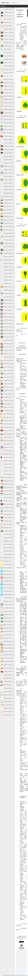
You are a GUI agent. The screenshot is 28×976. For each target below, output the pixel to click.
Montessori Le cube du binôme (10, 353)
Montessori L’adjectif (8, 45)
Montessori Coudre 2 (8, 557)
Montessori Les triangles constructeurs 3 (12, 367)
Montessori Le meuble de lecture (10, 286)
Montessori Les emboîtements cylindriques (12, 440)
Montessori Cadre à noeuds (9, 574)
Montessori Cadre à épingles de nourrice (12, 577)
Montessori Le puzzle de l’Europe (10, 250)
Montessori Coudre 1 (8, 561)
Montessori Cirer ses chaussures (10, 564)
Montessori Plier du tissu (9, 651)
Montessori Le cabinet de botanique (11, 76)
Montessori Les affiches (8, 524)
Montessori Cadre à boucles (9, 581)
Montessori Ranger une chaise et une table (12, 704)
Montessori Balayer (7, 684)
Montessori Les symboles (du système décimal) (13, 213)
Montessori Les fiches (8, 444)
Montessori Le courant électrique (10, 313)
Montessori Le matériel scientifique (11, 340)
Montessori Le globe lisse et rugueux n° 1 (12, 229)
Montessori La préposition (9, 32)
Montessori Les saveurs (8, 387)
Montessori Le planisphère (9, 223)
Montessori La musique (8, 239)
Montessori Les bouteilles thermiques (11, 380)
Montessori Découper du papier (10, 209)
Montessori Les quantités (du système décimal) (13, 216)
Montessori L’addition (8, 176)
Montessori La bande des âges (10, 276)
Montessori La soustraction (9, 169)
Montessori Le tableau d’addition (10, 132)
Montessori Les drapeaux (9, 246)
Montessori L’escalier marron (9, 434)
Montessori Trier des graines (9, 400)
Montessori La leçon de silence (10, 547)
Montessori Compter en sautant (10, 179)
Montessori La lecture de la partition (11, 52)
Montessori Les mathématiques (10, 497)
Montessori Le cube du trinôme (10, 350)
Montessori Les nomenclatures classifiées (12, 59)
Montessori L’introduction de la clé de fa (12, 55)
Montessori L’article (7, 49)
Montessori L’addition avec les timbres (11, 153)
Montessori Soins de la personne (10, 597)
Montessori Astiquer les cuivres (10, 628)
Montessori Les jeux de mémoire (10, 470)
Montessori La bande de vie (9, 273)
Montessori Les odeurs (8, 383)
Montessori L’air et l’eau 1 (9, 326)
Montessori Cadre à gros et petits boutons (12, 587)
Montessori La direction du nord (10, 330)
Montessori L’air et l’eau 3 (9, 320)
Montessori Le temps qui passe (10, 270)
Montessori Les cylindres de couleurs (11, 343)
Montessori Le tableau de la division (11, 102)
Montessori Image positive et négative (11, 260)
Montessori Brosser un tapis (9, 206)
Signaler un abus (24, 975)
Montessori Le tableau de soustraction (11, 119)
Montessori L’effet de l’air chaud (10, 316)
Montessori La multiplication (9, 163)
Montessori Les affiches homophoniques (12, 293)
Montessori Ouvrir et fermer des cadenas (12, 661)
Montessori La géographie (9, 233)
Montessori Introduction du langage (11, 537)
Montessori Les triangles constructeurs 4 (12, 363)
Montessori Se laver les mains (10, 567)
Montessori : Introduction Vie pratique (11, 715)
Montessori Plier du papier (9, 648)
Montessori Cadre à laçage (9, 571)
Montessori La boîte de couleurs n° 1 (11, 427)
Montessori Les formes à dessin (10, 517)
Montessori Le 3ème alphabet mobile (11, 454)
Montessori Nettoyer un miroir (10, 624)
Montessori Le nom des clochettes (10, 69)
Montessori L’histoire (8, 280)
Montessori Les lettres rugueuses (10, 510)
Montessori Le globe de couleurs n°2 (11, 226)
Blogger (19, 975)
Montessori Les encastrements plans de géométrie (14, 410)
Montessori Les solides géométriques (11, 407)
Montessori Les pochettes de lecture (11, 450)
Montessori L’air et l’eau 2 (9, 323)
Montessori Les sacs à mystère (10, 397)
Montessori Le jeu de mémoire (10, 477)
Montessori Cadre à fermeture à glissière (12, 591)
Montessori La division (8, 159)
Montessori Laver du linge (9, 607)
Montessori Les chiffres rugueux (10, 490)
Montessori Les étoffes (8, 403)
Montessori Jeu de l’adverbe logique (11, 19)
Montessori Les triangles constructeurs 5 (12, 360)
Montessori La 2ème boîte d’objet (10, 457)
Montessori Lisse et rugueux (9, 417)
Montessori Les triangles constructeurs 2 (12, 370)
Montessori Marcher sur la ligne (10, 551)
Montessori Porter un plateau (9, 691)
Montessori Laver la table (9, 611)
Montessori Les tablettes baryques (11, 390)
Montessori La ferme (8, 520)
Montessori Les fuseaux (8, 484)
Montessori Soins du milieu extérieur (11, 601)
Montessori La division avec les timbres (12, 142)
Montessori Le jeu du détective (10, 39)
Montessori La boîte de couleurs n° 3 (11, 420)
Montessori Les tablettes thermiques (11, 377)
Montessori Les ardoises (9, 507)
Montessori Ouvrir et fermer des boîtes (11, 658)
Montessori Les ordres (8, 15)
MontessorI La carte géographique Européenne (13, 243)
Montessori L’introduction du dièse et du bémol (13, 66)
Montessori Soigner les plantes (10, 614)
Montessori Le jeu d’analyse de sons (11, 514)
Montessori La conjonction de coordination (12, 35)
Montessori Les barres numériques (11, 494)
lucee (21, 939)
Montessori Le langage (8, 541)
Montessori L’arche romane (9, 300)
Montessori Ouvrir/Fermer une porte (11, 698)
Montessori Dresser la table (9, 604)
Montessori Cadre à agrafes (9, 584)
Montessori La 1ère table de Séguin (11, 196)
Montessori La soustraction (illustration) (12, 166)
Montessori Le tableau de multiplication (12, 109)
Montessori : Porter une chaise (10, 711)
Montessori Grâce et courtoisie (10, 544)
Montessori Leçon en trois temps (10, 474)
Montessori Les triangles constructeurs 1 (12, 373)
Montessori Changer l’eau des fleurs (11, 618)
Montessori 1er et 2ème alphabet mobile (12, 504)
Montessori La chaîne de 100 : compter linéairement (14, 186)
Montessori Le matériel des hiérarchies (11, 92)
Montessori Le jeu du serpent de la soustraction (13, 126)
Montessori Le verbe (8, 22)
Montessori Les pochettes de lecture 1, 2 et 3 (13, 460)
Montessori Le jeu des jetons (9, 480)
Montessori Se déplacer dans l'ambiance (12, 681)
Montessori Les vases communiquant (11, 303)
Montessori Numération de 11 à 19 (11, 199)
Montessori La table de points (10, 139)
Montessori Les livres (8, 283)
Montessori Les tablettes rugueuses (11, 413)
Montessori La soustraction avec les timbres (12, 149)
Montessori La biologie (8, 79)
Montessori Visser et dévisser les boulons (12, 664)
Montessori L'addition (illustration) (10, 173)
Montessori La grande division (10, 86)
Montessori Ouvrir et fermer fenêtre (11, 701)
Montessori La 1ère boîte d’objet (10, 500)
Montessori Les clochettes (9, 236)
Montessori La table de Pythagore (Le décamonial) (14, 347)
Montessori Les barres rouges (10, 430)
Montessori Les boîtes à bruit (9, 393)
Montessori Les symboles (9, 12)
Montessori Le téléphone (9, 306)
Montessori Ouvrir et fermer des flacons (11, 654)
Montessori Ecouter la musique (10, 72)
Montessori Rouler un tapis (9, 694)
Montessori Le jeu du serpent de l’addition (12, 136)
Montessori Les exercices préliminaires (11, 678)
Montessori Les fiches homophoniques (11, 296)
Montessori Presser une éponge (10, 671)
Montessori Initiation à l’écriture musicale (12, 62)
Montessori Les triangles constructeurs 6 (12, 357)
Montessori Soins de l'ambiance (10, 674)
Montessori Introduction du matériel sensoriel (13, 464)
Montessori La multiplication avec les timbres (13, 146)
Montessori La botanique (9, 263)
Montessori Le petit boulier (9, 96)
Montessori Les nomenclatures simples (11, 290)
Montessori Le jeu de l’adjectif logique (11, 42)
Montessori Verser (7, 638)
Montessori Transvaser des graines (11, 641)
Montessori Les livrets (8, 447)
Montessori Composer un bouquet (10, 621)
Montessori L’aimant (8, 310)
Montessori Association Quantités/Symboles (12, 203)
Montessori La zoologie (8, 266)
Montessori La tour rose (8, 437)
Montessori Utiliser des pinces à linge (11, 668)
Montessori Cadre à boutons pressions (11, 594)
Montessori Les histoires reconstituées (11, 531)
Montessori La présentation (9, 9)
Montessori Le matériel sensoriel (10, 467)
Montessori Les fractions (9, 82)
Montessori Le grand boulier (9, 89)
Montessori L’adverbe (8, 25)
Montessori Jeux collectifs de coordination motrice (14, 554)
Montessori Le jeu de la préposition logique (12, 29)
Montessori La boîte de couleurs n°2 (11, 423)
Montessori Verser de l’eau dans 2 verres (12, 634)
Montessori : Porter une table (9, 708)
